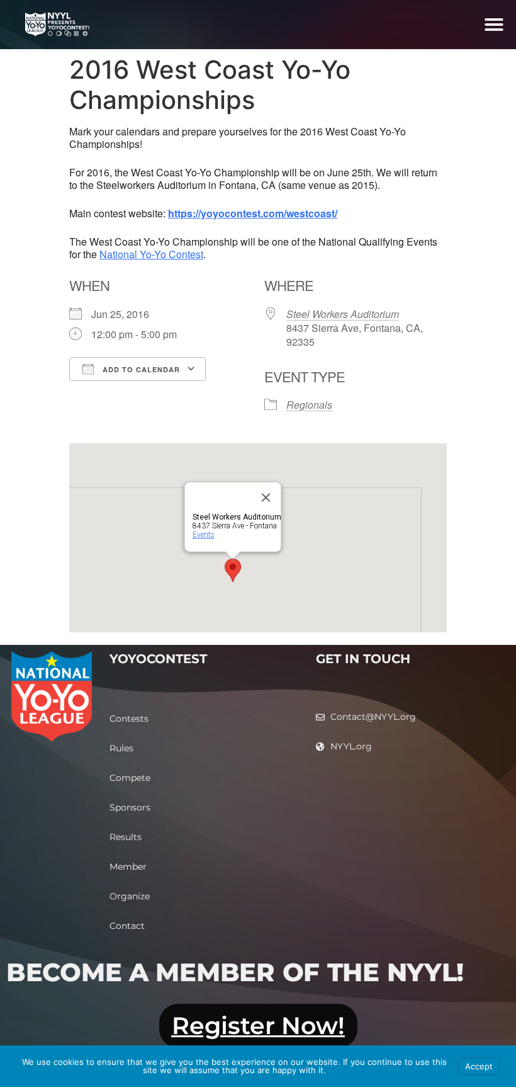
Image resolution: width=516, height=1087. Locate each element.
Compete (129, 777)
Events (204, 534)
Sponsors (129, 807)
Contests (129, 718)
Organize (129, 896)
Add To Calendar (140, 369)
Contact (127, 925)
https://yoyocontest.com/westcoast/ (252, 213)
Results (125, 837)
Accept (479, 1066)
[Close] (266, 497)
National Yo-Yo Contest (151, 254)
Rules (121, 748)
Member (128, 866)
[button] (494, 24)
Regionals (309, 404)
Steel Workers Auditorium (342, 314)
